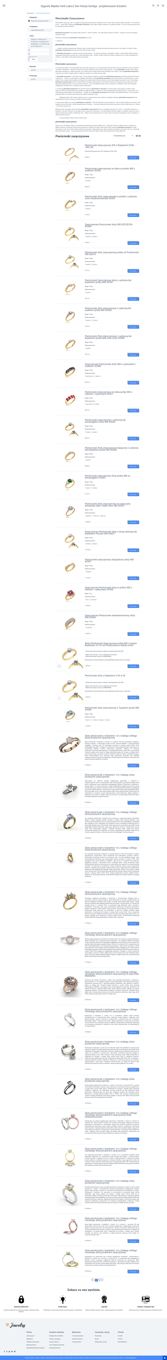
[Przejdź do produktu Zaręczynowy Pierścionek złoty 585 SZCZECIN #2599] (70, 232)
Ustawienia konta (77, 1339)
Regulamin (29, 1339)
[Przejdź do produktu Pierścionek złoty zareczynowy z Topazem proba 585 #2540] (70, 715)
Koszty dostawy (54, 1342)
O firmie (120, 1339)
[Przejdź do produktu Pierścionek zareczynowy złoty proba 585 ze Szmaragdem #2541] (70, 483)
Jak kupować (30, 1336)
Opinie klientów (122, 1342)
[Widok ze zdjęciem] (137, 136)
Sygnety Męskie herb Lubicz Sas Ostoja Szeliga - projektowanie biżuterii (83, 6)
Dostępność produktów (56, 1336)
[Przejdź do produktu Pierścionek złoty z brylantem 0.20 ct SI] (70, 688)
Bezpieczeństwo (31, 1345)
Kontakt (120, 1336)
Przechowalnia (76, 1342)
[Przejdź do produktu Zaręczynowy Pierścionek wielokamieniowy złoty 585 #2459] (70, 623)
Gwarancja (98, 1336)
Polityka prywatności (32, 1342)
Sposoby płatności (54, 1348)
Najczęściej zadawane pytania (35, 1348)
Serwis (97, 1339)
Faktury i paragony (55, 1339)
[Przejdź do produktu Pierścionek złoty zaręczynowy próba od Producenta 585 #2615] (70, 260)
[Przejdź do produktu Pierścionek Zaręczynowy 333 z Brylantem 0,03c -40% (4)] (70, 153)
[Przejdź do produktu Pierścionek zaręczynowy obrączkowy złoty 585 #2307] (70, 567)
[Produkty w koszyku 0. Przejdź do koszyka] (163, 5)
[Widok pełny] (140, 136)
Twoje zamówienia (77, 1336)
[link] (40, 21)
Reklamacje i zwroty (101, 1342)
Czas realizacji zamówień (56, 1345)
